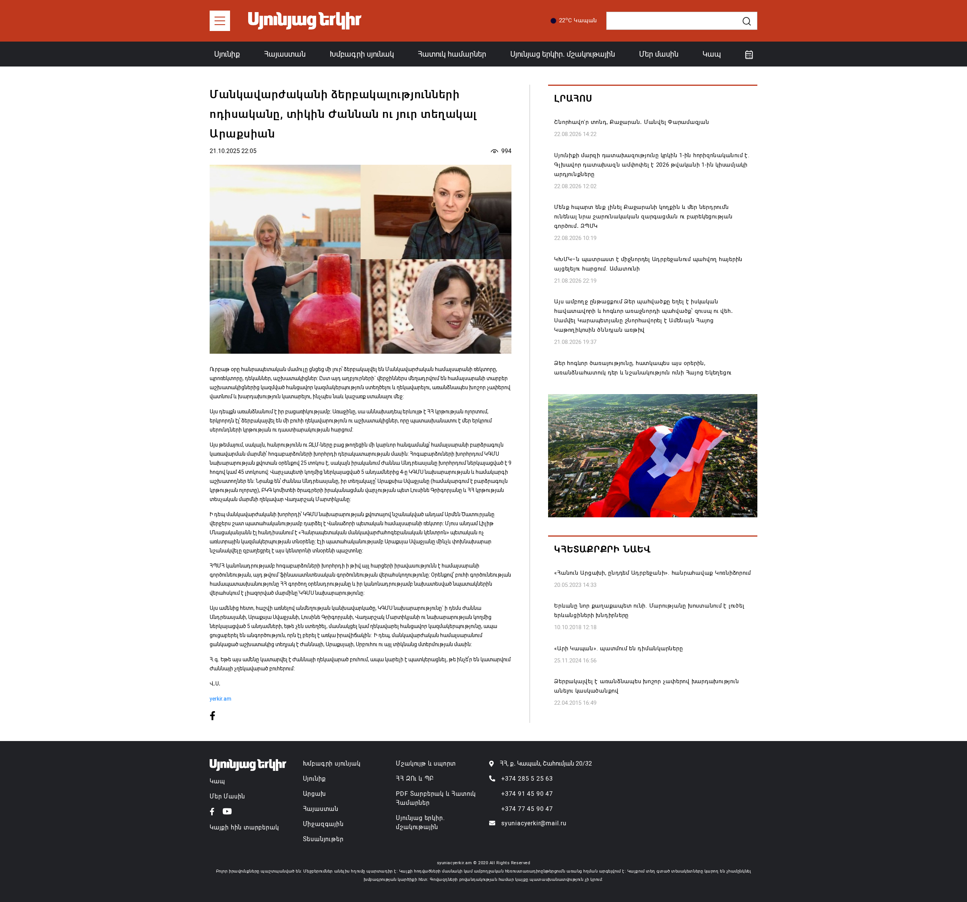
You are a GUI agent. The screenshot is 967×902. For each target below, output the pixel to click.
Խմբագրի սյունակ (362, 54)
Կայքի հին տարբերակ (244, 827)
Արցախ (314, 793)
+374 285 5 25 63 (527, 778)
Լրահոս (573, 98)
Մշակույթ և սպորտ (426, 763)
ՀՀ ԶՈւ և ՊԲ (415, 778)
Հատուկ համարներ (452, 54)
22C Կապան (578, 20)
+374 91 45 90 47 (527, 793)
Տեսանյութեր (323, 839)
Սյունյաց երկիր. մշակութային (562, 54)
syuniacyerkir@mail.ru (534, 823)
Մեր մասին (658, 54)
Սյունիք (227, 54)
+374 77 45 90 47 (527, 808)
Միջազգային (323, 824)
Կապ (712, 54)
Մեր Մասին (227, 796)
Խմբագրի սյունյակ (332, 763)
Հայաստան (285, 54)
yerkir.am (220, 699)
